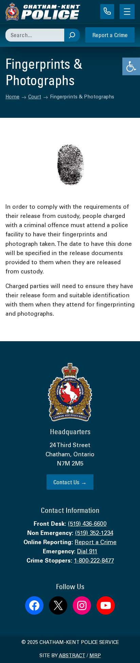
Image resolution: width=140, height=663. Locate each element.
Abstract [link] (72, 656)
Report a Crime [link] (110, 34)
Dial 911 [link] (87, 552)
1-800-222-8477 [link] (94, 561)
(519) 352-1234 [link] (94, 534)
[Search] (72, 35)
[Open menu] (127, 11)
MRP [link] (95, 656)
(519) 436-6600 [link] (87, 524)
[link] (131, 66)
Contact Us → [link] (70, 482)
